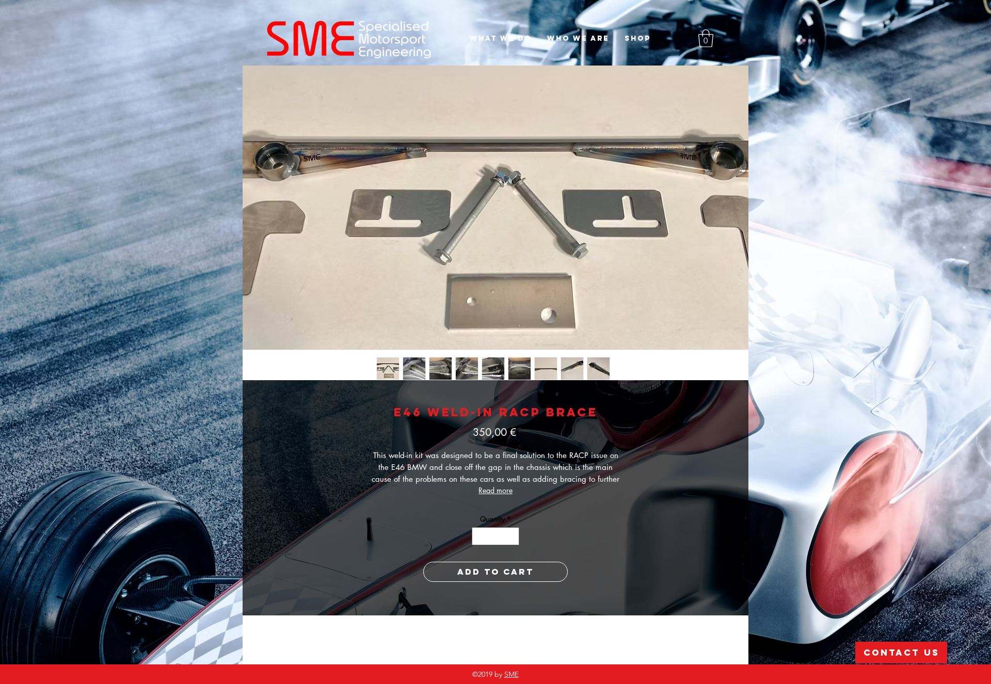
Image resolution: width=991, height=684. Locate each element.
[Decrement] (479, 536)
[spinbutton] (496, 536)
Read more (495, 490)
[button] (705, 38)
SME (511, 674)
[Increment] (512, 536)
